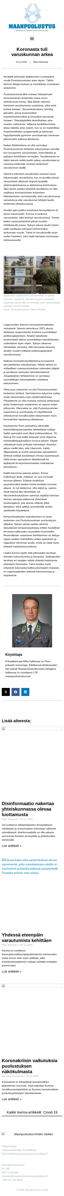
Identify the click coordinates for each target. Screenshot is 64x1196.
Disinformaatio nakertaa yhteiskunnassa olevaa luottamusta (28, 809)
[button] (32, 38)
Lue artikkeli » (12, 846)
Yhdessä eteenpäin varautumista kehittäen (27, 937)
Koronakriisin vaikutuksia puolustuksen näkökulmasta (29, 1066)
